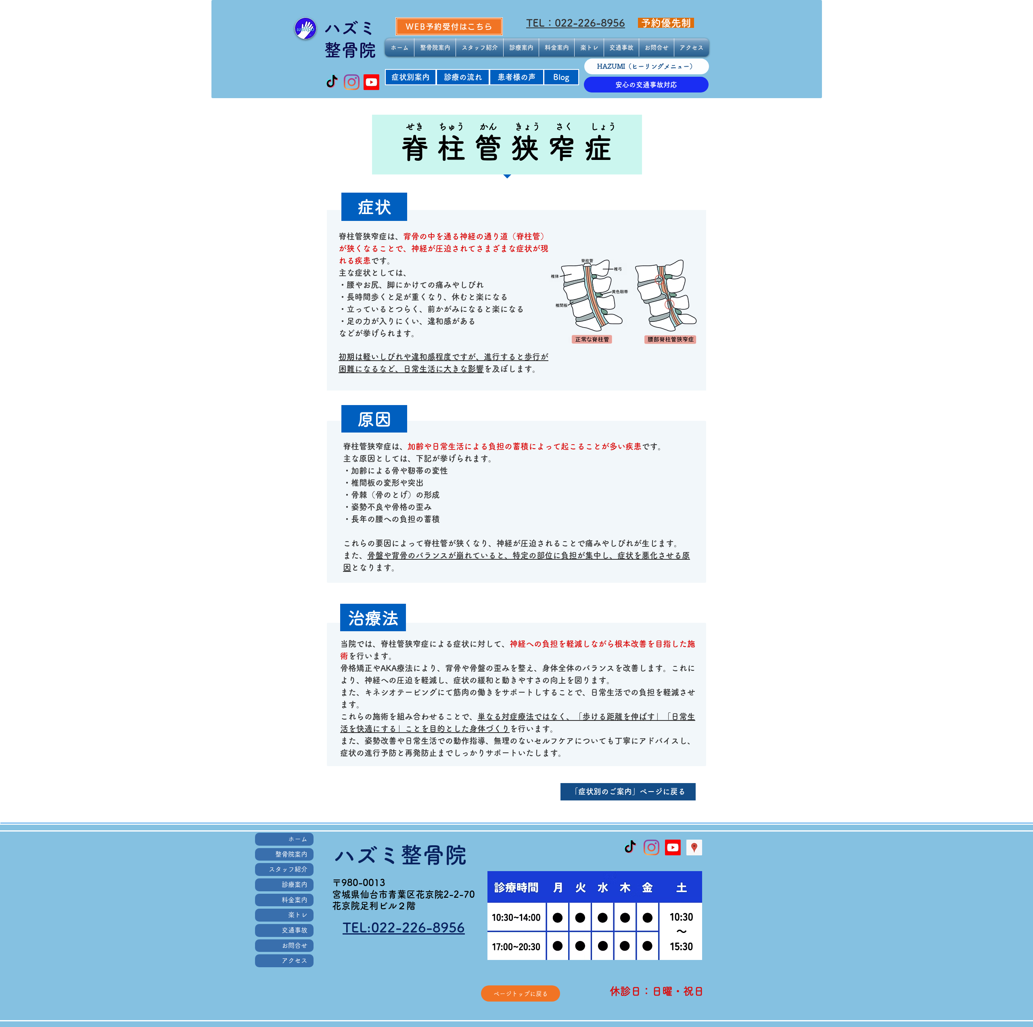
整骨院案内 (291, 854)
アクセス (294, 960)
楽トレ (297, 914)
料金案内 (294, 900)
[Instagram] (352, 82)
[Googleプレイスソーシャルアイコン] (694, 847)
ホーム (297, 839)
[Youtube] (371, 82)
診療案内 (294, 884)
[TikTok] (332, 82)
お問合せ (294, 945)
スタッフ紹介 (288, 869)
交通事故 (294, 930)
